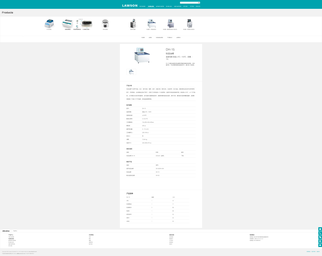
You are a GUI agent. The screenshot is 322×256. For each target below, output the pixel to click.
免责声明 (91, 242)
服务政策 (171, 235)
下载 (182, 155)
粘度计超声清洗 (177, 6)
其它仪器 (185, 6)
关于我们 (192, 6)
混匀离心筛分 (169, 6)
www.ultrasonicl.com (32, 251)
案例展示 (171, 238)
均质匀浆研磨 (142, 6)
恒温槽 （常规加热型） (151, 29)
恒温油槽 (128, 89)
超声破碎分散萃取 (160, 6)
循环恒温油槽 (129, 168)
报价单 (170, 244)
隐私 (90, 238)
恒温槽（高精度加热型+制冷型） (170, 29)
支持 (90, 237)
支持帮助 (91, 235)
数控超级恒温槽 (130, 175)
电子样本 (91, 244)
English (198, 6)
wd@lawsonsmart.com (258, 238)
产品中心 (10, 235)
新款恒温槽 (132, 29)
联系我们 (171, 242)
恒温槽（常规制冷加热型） (189, 29)
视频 (90, 240)
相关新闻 (171, 237)
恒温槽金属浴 (151, 6)
